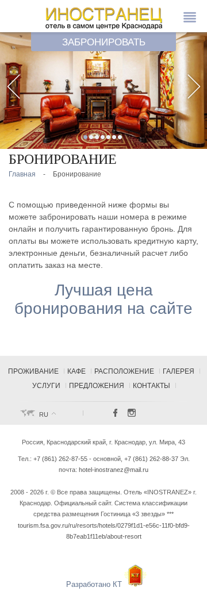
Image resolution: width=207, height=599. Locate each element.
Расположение (124, 371)
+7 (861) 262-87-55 (60, 458)
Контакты (151, 386)
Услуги (46, 386)
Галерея (178, 371)
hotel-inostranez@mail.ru (113, 469)
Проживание (33, 371)
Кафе (76, 371)
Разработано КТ (95, 584)
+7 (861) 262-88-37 (151, 458)
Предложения (96, 386)
